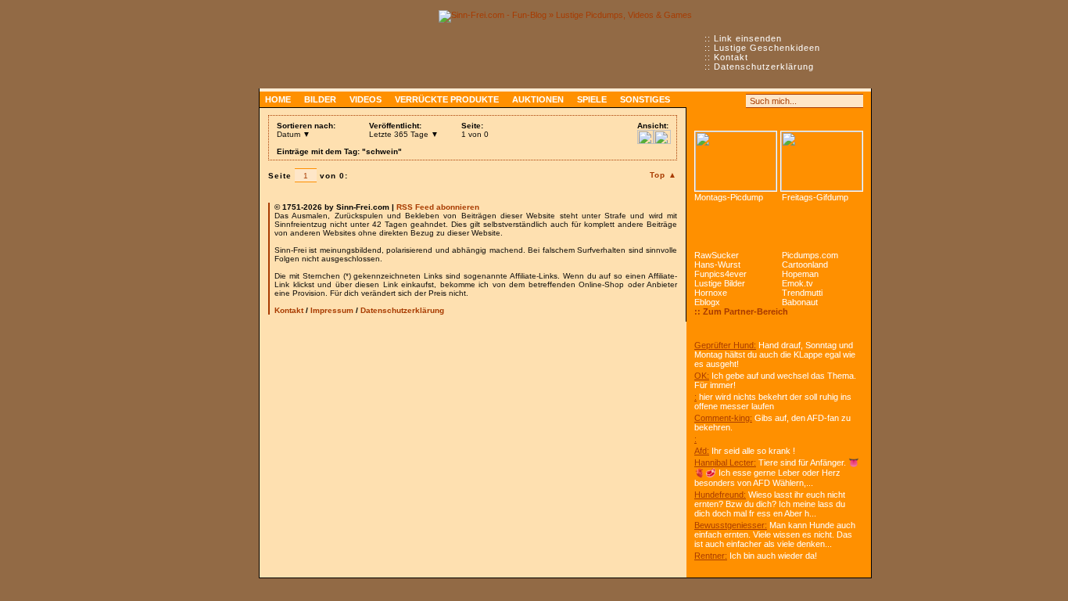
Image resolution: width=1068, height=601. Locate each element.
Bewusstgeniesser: (730, 525)
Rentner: (710, 555)
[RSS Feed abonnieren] (701, 101)
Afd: (701, 450)
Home (278, 99)
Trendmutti (802, 292)
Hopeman (800, 274)
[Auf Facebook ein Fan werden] (718, 101)
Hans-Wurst (717, 264)
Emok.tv (797, 283)
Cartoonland (805, 264)
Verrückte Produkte (447, 99)
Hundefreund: (720, 494)
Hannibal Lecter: (725, 462)
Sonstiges (645, 99)
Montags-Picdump (728, 197)
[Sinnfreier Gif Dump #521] (821, 161)
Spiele (592, 99)
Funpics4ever (720, 274)
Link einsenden (748, 38)
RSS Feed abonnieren (437, 207)
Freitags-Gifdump (815, 197)
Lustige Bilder (719, 283)
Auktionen (538, 99)
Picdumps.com (810, 255)
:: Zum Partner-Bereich (741, 311)
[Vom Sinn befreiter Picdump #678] (735, 161)
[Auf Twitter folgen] (736, 101)
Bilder (320, 99)
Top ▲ (663, 175)
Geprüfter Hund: (725, 345)
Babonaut (800, 302)
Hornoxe (710, 292)
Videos (365, 99)
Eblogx (707, 302)
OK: (701, 375)
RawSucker (716, 255)
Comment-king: (723, 418)
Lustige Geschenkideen (767, 47)
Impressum (331, 310)
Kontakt (731, 57)
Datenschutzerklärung (764, 66)
